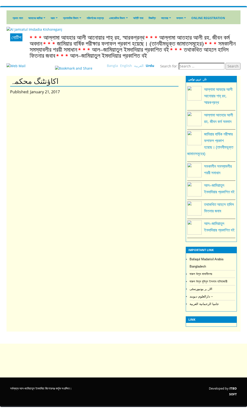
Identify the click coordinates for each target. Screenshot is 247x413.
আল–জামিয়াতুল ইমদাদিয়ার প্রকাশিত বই (130, 49)
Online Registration (208, 18)
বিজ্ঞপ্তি (152, 18)
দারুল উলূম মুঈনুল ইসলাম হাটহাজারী (208, 281)
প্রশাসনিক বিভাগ (70, 18)
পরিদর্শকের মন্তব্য (95, 18)
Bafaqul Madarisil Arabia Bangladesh (206, 262)
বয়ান (53, 18)
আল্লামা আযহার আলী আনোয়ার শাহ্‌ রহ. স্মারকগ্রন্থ (93, 37)
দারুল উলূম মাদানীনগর (201, 274)
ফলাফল (179, 18)
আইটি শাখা (138, 18)
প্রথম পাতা (18, 18)
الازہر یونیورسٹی (201, 289)
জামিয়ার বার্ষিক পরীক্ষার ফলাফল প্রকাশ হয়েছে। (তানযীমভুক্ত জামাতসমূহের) (130, 43)
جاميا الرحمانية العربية (204, 304)
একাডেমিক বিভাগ (117, 18)
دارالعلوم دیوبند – (201, 296)
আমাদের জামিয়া (35, 18)
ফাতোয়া (164, 18)
